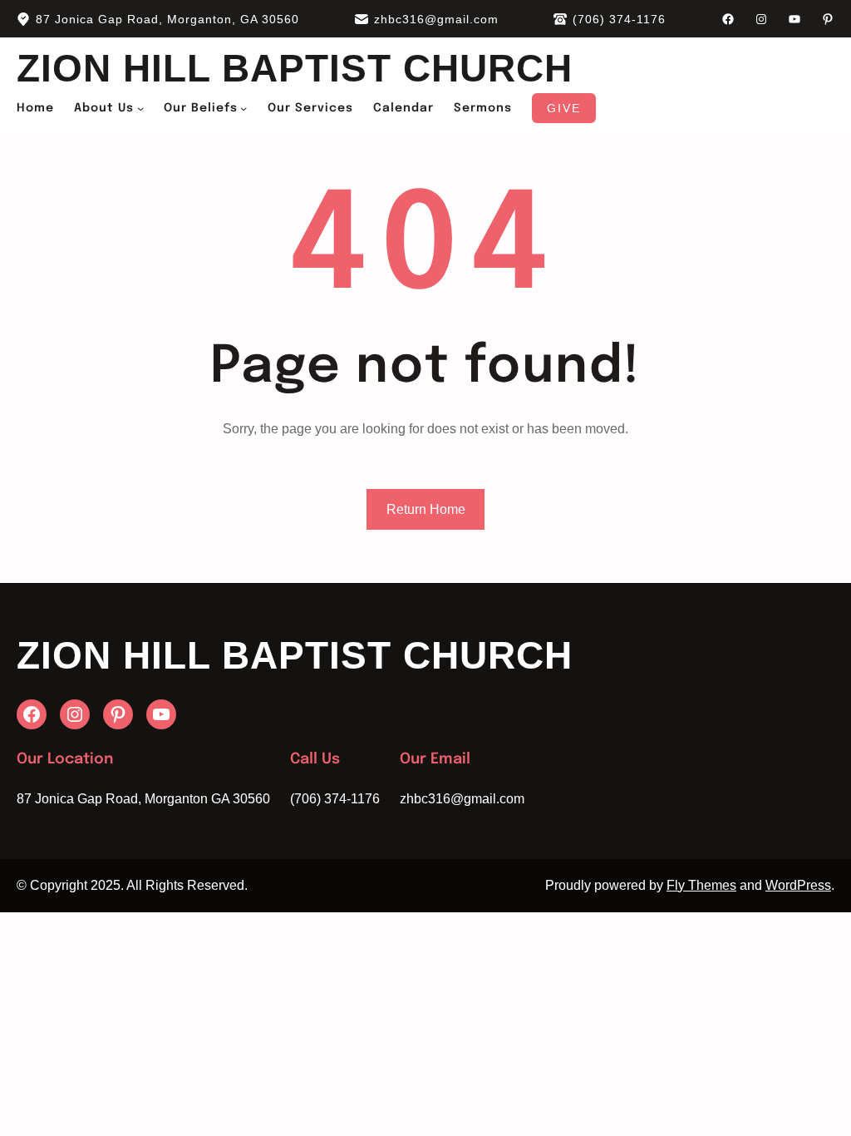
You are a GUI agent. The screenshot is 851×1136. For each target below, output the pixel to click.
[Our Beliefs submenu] (243, 108)
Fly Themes (701, 885)
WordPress (798, 885)
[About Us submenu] (140, 108)
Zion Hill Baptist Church (295, 68)
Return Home (425, 509)
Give (564, 108)
